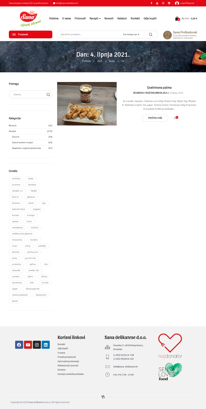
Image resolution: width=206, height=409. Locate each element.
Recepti (94, 18)
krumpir (31, 215)
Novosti (108, 18)
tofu (32, 282)
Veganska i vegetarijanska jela (150, 92)
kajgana (37, 209)
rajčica (32, 264)
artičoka (16, 178)
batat (30, 178)
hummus (16, 203)
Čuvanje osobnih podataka (71, 374)
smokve (15, 276)
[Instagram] (37, 345)
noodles (34, 239)
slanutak (16, 270)
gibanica (31, 197)
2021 (99, 61)
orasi (14, 246)
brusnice (16, 184)
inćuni (31, 203)
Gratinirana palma (159, 88)
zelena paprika (32, 288)
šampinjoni (41, 295)
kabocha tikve (18, 209)
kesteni (15, 215)
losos (29, 221)
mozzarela (17, 239)
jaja (44, 203)
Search (48, 94)
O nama (66, 18)
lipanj (112, 61)
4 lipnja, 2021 (176, 92)
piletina (15, 252)
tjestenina (17, 282)
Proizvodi (80, 18)
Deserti (15, 136)
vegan (15, 288)
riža (45, 264)
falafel (34, 190)
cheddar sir (17, 190)
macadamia (17, 227)
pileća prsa (32, 252)
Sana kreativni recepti (22, 142)
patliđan (42, 246)
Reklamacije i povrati (68, 365)
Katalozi (122, 18)
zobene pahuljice (20, 295)
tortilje (45, 282)
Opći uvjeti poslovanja (68, 361)
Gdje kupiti (150, 18)
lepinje (15, 221)
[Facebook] (19, 345)
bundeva (32, 184)
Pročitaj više (155, 118)
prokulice (16, 264)
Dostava (62, 369)
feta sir (15, 197)
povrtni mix (30, 258)
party (27, 246)
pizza (14, 258)
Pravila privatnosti (67, 357)
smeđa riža (33, 270)
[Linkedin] (46, 345)
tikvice (44, 276)
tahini (30, 276)
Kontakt (135, 18)
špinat (15, 301)
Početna (53, 18)
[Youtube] (28, 345)
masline (34, 227)
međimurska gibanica (22, 233)
